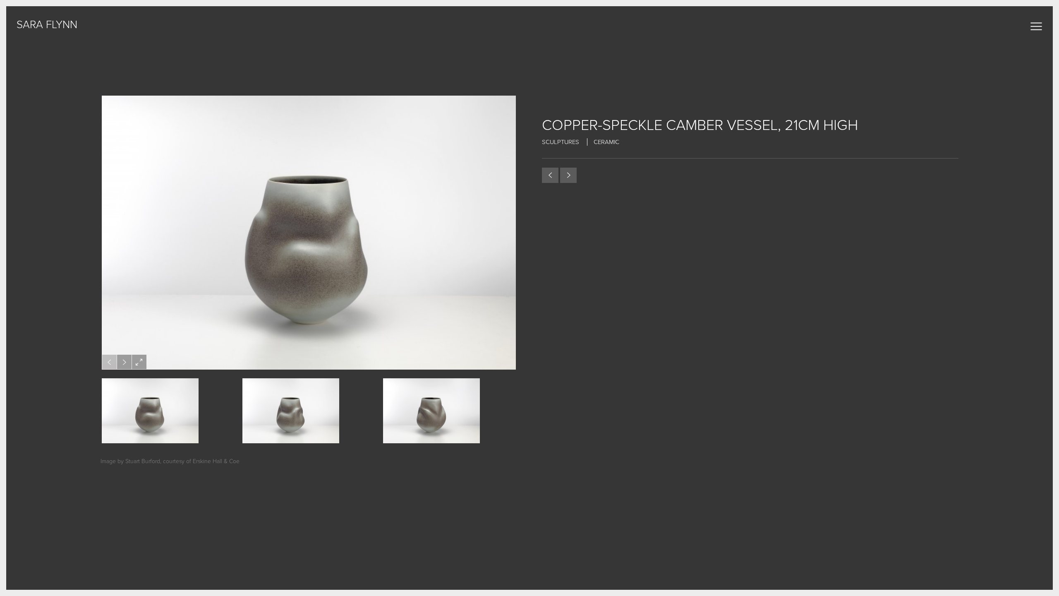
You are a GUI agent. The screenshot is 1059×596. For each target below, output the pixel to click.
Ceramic (606, 142)
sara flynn (47, 24)
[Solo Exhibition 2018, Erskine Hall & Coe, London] (550, 175)
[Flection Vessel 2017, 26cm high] (568, 175)
